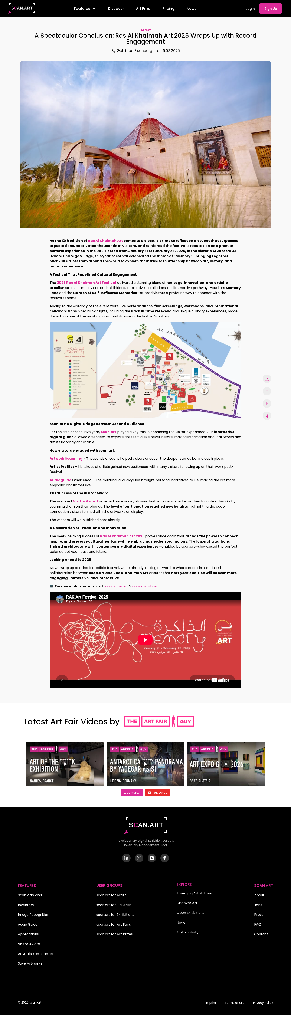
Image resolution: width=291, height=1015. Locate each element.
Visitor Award (85, 501)
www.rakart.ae (144, 586)
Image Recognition (33, 914)
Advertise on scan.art (36, 953)
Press (258, 914)
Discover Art (187, 902)
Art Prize (143, 8)
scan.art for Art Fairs (113, 924)
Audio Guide (27, 924)
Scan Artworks (30, 895)
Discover (116, 8)
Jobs (258, 905)
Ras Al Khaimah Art (105, 240)
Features (82, 8)
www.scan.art (116, 586)
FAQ (257, 924)
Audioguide (60, 480)
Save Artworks (30, 963)
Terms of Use (235, 1003)
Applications (28, 934)
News (191, 8)
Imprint (211, 1003)
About (259, 895)
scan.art (108, 431)
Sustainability (188, 932)
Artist (145, 30)
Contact (261, 934)
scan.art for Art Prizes (114, 934)
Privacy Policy (263, 1003)
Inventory (26, 905)
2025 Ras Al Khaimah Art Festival (86, 282)
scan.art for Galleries (113, 905)
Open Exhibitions (190, 912)
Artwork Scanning (66, 458)
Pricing (168, 8)
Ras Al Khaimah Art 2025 (122, 536)
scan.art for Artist (111, 895)
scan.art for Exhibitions (115, 914)
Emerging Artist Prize (194, 893)
